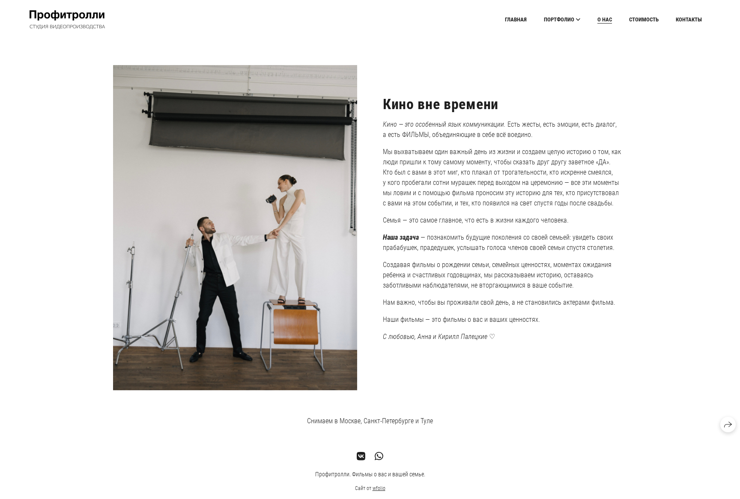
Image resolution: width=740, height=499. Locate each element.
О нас (604, 19)
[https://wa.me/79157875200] (379, 456)
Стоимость (644, 19)
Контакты (689, 19)
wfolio (379, 488)
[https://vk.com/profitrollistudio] (361, 456)
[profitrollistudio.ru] (67, 19)
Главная (516, 19)
